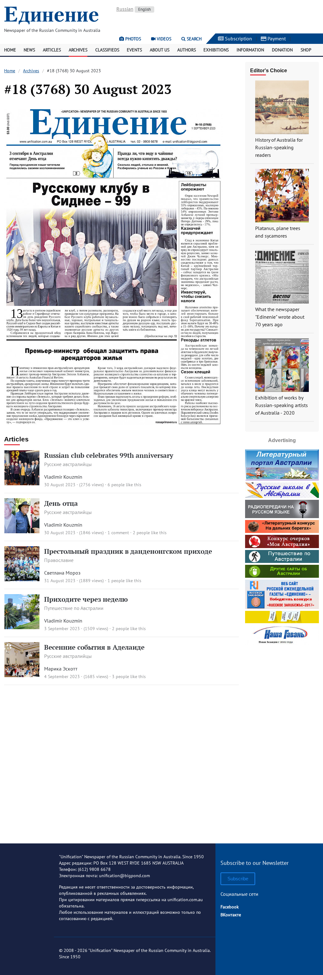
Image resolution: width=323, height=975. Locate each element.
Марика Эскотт (60, 668)
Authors (186, 50)
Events (134, 50)
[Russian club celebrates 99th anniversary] (21, 483)
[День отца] (21, 531)
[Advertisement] (284, 741)
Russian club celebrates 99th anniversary (108, 455)
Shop (306, 50)
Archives (78, 50)
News (29, 50)
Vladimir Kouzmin (63, 477)
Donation (282, 50)
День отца (61, 503)
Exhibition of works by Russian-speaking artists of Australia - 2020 (281, 405)
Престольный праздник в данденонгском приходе (128, 551)
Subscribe (237, 878)
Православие (58, 560)
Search (193, 39)
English (144, 9)
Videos (163, 39)
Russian (124, 9)
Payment (276, 38)
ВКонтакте (230, 915)
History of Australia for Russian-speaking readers (279, 147)
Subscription (238, 38)
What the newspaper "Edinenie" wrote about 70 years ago (279, 317)
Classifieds (107, 50)
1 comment (118, 532)
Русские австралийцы (68, 464)
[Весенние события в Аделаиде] (21, 675)
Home (10, 50)
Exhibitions (216, 50)
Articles (52, 50)
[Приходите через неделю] (21, 627)
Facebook (229, 907)
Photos (132, 39)
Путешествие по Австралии (73, 608)
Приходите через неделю (86, 599)
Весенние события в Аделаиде (94, 647)
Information (250, 50)
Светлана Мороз (62, 573)
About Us (159, 50)
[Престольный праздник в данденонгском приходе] (21, 579)
